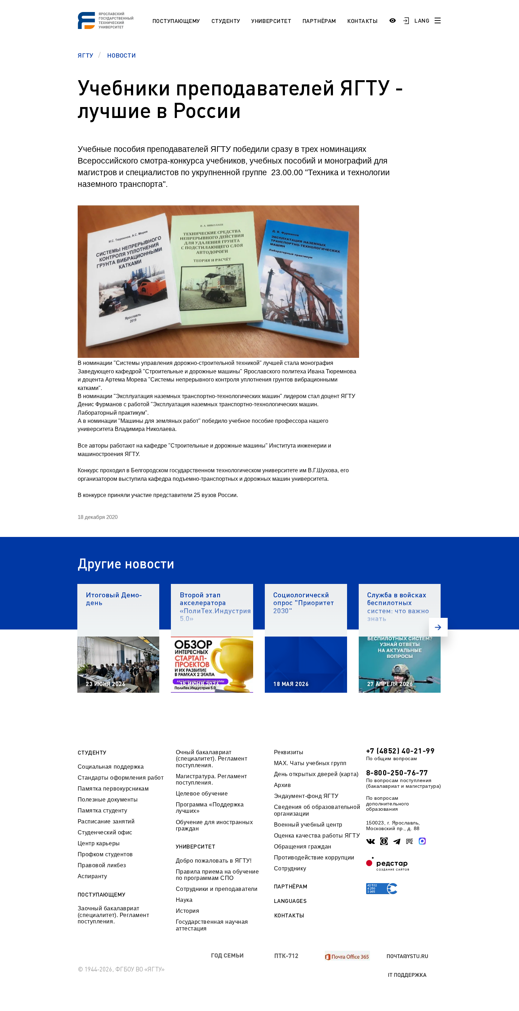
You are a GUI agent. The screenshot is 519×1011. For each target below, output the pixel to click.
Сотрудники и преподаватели (217, 889)
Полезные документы (108, 800)
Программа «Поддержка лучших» (210, 808)
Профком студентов (105, 854)
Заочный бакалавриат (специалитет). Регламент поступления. (113, 914)
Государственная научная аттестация (212, 925)
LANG (422, 20)
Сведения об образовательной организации (317, 810)
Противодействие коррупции (314, 858)
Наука (184, 900)
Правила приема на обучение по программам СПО (217, 875)
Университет (271, 20)
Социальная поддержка (111, 767)
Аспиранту (92, 876)
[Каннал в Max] (422, 841)
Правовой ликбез (102, 865)
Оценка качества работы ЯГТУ (317, 836)
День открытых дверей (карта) (316, 774)
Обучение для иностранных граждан (214, 825)
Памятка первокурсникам (113, 789)
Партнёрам (319, 20)
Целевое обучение (202, 794)
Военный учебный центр (308, 825)
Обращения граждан (303, 847)
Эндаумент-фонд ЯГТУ (306, 796)
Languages (290, 901)
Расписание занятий (106, 821)
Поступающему (176, 20)
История (187, 911)
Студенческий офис (105, 832)
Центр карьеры (99, 843)
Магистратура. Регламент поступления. (211, 779)
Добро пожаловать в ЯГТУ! (214, 861)
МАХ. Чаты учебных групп (310, 763)
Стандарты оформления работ (121, 778)
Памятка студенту (102, 811)
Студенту (225, 20)
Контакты (362, 20)
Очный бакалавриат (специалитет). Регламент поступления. (211, 758)
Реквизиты (289, 752)
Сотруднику (290, 868)
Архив (282, 785)
